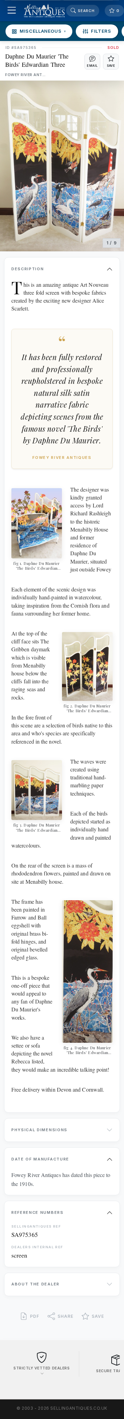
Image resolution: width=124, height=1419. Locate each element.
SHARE (65, 1316)
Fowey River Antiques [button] (25, 75)
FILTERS (101, 31)
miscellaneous (43, 31)
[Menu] (12, 11)
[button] (92, 62)
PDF (34, 1316)
